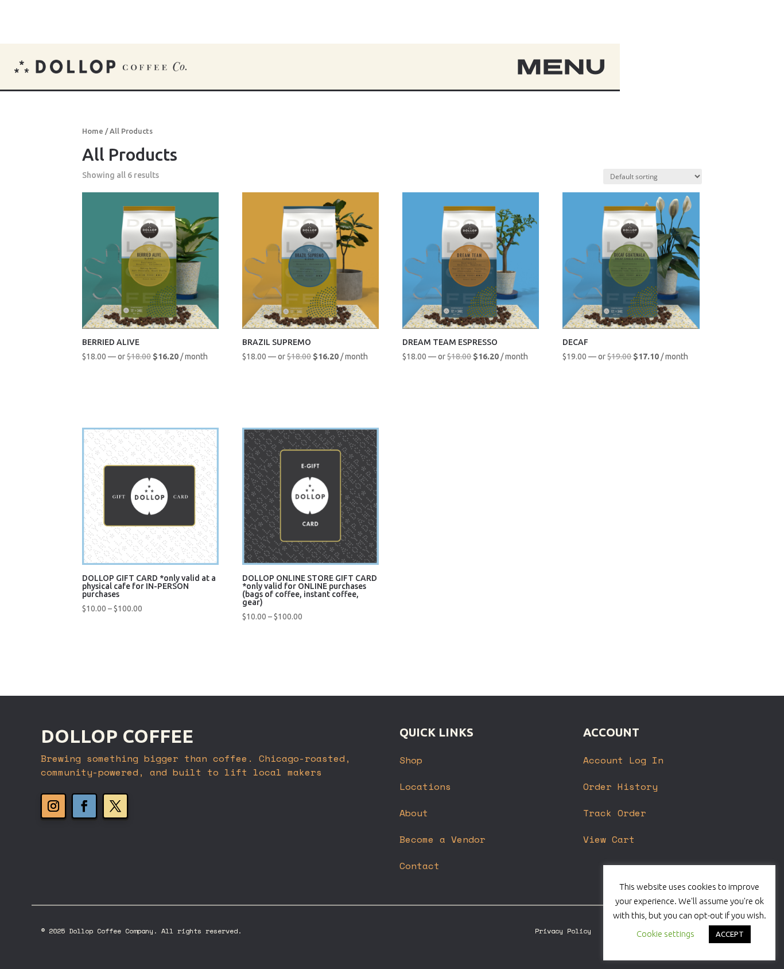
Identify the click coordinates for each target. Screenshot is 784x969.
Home (92, 131)
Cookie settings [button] (665, 934)
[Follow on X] (115, 806)
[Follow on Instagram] (53, 806)
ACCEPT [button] (730, 934)
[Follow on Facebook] (84, 806)
